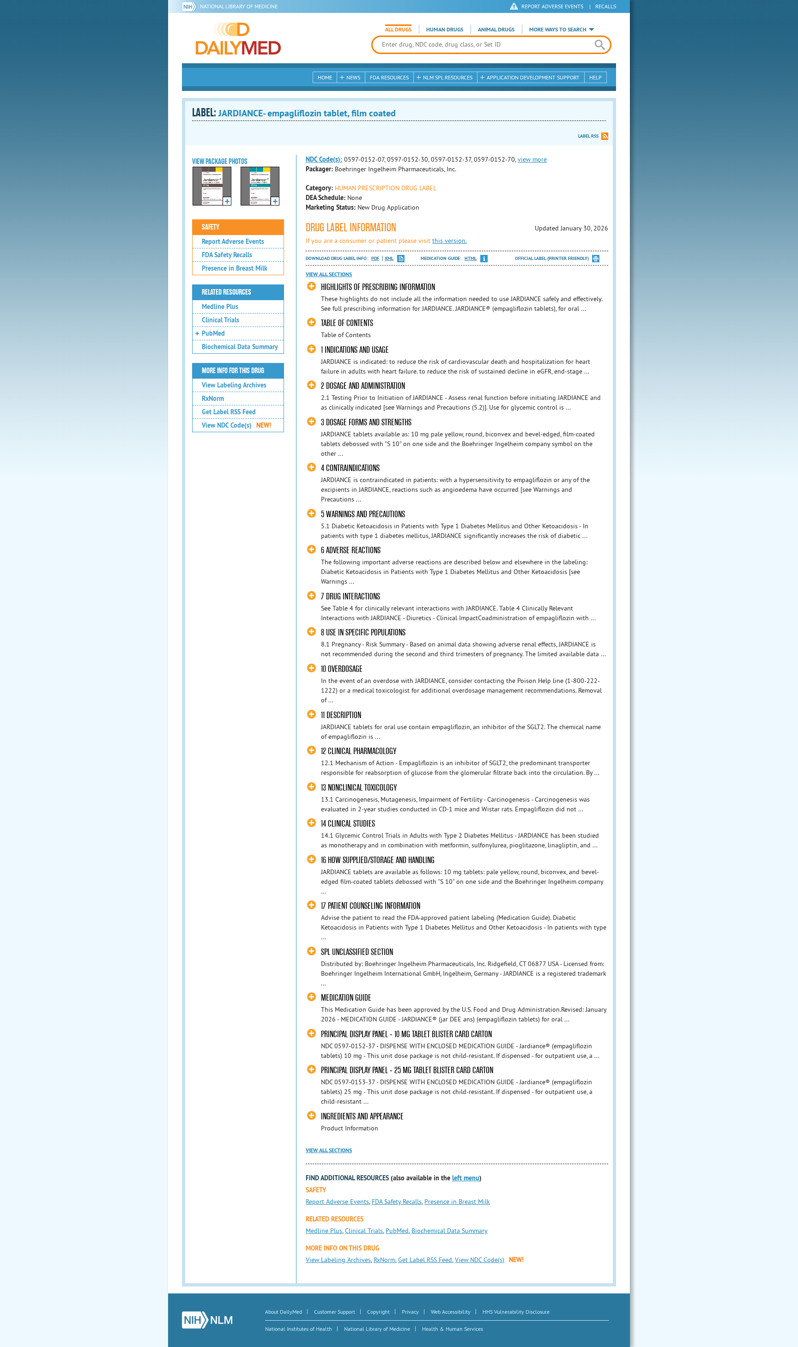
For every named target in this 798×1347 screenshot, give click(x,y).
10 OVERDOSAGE (342, 669)
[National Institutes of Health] (191, 6)
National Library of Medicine (239, 6)
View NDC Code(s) (236, 425)
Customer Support (334, 1311)
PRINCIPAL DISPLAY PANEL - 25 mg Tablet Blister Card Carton (407, 1070)
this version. (449, 240)
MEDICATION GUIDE (346, 997)
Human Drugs (444, 29)
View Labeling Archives (234, 385)
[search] (599, 45)
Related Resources (226, 292)
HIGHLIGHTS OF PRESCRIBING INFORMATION (378, 287)
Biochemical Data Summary (240, 347)
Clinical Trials (220, 320)
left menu (465, 1178)
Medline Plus (220, 306)
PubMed (213, 333)
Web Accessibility (451, 1311)
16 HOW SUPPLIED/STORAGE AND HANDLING (378, 860)
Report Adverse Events (233, 241)
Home (325, 77)
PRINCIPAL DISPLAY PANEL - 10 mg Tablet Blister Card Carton (406, 1034)
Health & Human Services (452, 1328)
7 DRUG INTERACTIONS (350, 596)
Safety (210, 227)
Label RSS (588, 136)
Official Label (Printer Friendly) (552, 258)
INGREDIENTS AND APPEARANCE (362, 1116)
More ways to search (557, 29)
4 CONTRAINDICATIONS (350, 468)
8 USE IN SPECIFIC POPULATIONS (363, 632)
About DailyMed (283, 1311)
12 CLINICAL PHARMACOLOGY (358, 751)
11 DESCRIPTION (341, 715)
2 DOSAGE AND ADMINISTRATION (363, 386)
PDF (375, 258)
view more (532, 159)
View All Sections (329, 274)
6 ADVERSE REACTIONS (351, 550)
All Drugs (398, 29)
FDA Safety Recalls (227, 255)
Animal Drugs (496, 29)
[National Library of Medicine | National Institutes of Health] (207, 1320)
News (353, 77)
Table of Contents (347, 323)
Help (595, 77)
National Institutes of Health (298, 1328)
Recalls (605, 6)
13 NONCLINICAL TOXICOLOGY (359, 787)
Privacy (410, 1311)
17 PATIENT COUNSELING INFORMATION (370, 905)
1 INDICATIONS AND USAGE (355, 349)
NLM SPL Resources (447, 77)
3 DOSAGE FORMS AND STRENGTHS (366, 422)
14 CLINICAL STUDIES (348, 823)
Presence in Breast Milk (234, 268)
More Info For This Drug (233, 370)
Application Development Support (533, 77)
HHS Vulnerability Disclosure (516, 1311)
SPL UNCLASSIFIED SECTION (357, 952)
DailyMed (238, 38)
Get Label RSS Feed (229, 412)
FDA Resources (389, 77)
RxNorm (213, 398)
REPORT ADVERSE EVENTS (552, 6)
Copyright (378, 1311)
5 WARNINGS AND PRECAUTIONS (363, 514)
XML (389, 258)
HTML (471, 258)
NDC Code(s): (324, 159)
